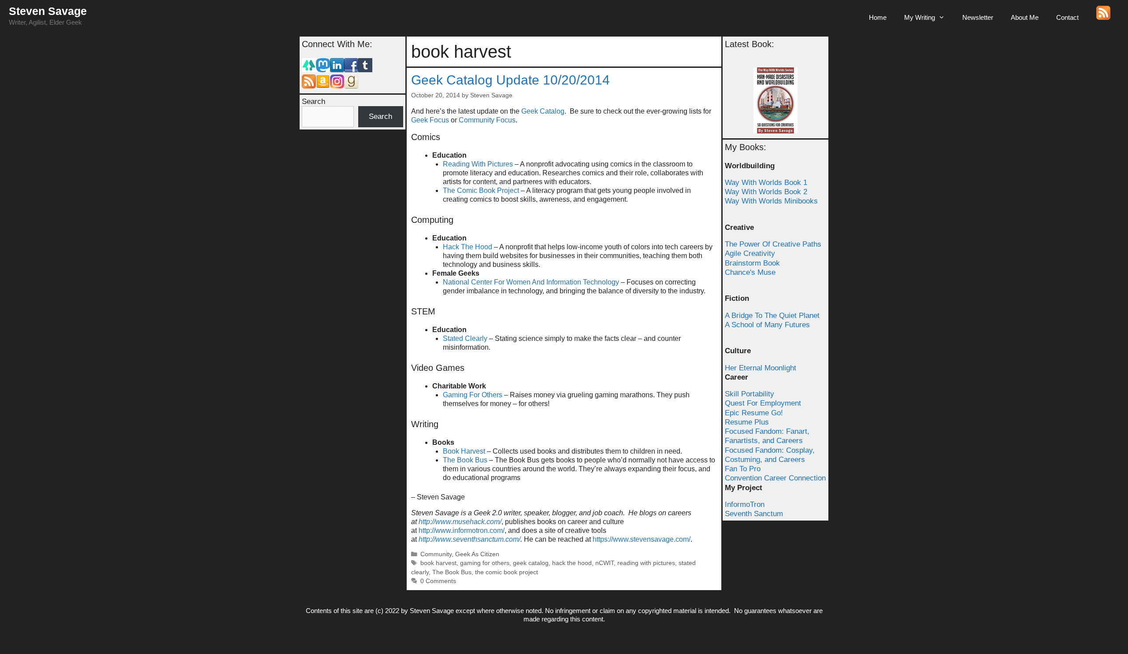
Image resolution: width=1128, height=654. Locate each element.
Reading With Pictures (478, 164)
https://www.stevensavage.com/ (641, 539)
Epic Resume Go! (754, 413)
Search (313, 101)
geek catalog (531, 563)
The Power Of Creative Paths (773, 244)
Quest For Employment (763, 403)
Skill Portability (749, 394)
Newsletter (977, 17)
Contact (1067, 17)
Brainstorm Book (752, 263)
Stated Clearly (465, 338)
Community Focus (487, 120)
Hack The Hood (467, 247)
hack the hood (572, 563)
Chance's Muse (750, 272)
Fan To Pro (743, 469)
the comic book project (506, 572)
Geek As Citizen (477, 554)
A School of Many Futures (767, 325)
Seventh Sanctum (754, 514)
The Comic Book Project (481, 190)
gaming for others (484, 563)
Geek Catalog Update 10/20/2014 (510, 80)
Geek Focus (430, 120)
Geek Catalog (542, 111)
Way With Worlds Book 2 (766, 192)
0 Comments (438, 581)
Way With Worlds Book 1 (766, 182)
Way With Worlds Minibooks (771, 201)
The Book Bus (465, 460)
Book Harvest (464, 451)
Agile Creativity (750, 253)
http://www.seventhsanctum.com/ (469, 539)
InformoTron (744, 504)
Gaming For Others (472, 395)
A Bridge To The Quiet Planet (772, 315)
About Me (1025, 17)
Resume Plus (747, 422)
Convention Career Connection (775, 478)
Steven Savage (48, 11)
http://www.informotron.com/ (462, 530)
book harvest (438, 563)
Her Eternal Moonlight (760, 368)
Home (878, 17)
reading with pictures (646, 563)
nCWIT (604, 563)
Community (436, 554)
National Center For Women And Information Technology (531, 282)
